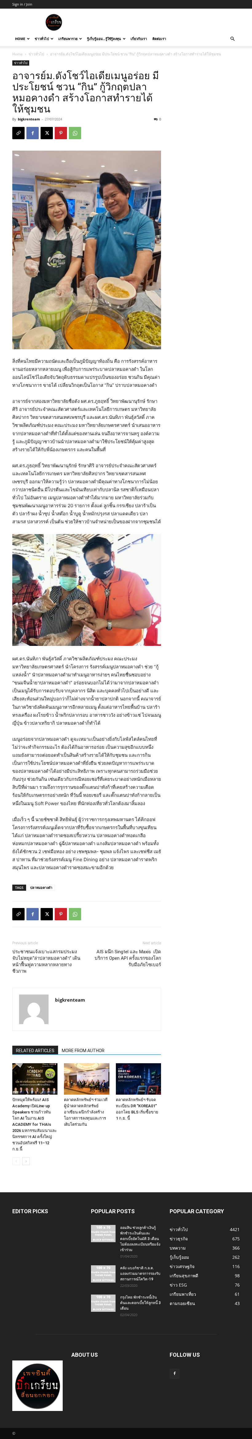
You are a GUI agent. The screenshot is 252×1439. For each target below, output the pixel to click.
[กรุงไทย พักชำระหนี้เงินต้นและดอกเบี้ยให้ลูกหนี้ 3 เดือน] (103, 1303)
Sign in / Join (22, 4)
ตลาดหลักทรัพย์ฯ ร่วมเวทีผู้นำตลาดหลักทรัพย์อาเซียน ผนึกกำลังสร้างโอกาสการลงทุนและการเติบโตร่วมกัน (86, 1112)
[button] (232, 39)
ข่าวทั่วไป (42, 38)
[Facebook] (32, 133)
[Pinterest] (61, 133)
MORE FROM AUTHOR (83, 1050)
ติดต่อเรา (159, 38)
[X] (47, 133)
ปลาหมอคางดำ (41, 887)
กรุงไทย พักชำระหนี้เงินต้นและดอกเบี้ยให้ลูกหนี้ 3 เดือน (140, 1303)
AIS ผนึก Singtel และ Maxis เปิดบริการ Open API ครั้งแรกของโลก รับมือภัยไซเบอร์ (128, 958)
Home (20, 38)
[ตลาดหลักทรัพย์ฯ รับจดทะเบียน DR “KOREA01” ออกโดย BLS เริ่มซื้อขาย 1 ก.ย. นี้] (138, 1078)
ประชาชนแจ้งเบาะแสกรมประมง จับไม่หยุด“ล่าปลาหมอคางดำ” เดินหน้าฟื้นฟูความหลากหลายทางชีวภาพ (46, 961)
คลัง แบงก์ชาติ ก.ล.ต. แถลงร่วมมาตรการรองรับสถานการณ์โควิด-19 (140, 1273)
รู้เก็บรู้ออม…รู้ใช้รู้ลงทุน (104, 38)
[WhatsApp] (75, 133)
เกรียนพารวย (67, 38)
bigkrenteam (29, 119)
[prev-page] (16, 1161)
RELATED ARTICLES (35, 1050)
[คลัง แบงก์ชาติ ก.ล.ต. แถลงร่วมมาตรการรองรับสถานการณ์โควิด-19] (103, 1274)
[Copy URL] (18, 133)
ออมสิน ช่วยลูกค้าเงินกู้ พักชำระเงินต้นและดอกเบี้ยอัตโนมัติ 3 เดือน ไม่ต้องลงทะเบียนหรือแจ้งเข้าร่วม (140, 1239)
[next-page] (26, 1161)
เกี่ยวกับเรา (139, 38)
